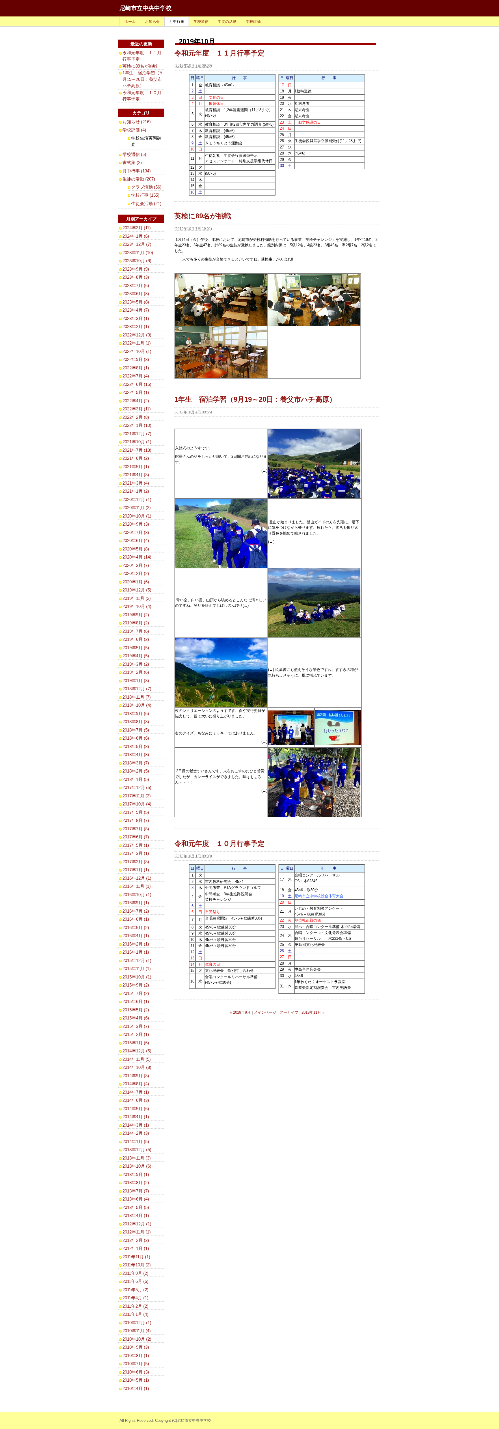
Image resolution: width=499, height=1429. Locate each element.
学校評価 (253, 21)
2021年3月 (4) (135, 483)
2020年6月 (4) (135, 540)
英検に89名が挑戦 (202, 216)
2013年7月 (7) (135, 1190)
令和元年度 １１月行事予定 (219, 53)
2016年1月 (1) (135, 952)
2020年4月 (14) (136, 557)
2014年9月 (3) (135, 1075)
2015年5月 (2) (135, 1009)
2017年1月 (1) (135, 869)
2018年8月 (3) (135, 721)
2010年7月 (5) (135, 1363)
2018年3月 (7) (135, 762)
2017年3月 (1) (135, 853)
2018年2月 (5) (135, 771)
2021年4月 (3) (135, 474)
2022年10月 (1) (136, 351)
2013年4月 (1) (135, 1215)
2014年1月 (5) (135, 1141)
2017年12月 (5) (136, 787)
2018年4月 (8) (135, 754)
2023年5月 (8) (135, 301)
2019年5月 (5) (135, 647)
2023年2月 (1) (135, 326)
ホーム (130, 21)
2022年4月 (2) (135, 400)
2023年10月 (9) (136, 260)
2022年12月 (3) (136, 334)
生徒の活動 (227, 21)
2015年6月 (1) (135, 1001)
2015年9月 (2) (135, 985)
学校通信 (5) (134, 154)
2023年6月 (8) (135, 293)
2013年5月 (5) (135, 1207)
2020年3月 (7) (135, 565)
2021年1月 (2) (135, 491)
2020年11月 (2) (136, 507)
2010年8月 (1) (135, 1355)
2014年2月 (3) (135, 1133)
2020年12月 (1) (136, 499)
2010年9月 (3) (135, 1347)
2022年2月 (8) (135, 417)
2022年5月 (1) (135, 392)
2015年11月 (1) (136, 968)
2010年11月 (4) (136, 1330)
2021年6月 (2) (135, 458)
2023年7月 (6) (135, 285)
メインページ (265, 1012)
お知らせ (152, 21)
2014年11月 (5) (136, 1059)
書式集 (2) (132, 162)
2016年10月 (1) (136, 894)
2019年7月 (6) (135, 631)
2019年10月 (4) (136, 606)
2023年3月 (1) (135, 318)
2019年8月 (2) (135, 622)
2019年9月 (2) (135, 614)
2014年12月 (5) (136, 1050)
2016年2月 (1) (135, 943)
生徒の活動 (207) (138, 178)
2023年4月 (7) (135, 310)
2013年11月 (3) (136, 1158)
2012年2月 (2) (135, 1240)
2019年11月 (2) (136, 598)
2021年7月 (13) (136, 450)
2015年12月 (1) (136, 960)
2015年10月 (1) (136, 976)
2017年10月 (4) (136, 803)
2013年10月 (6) (136, 1166)
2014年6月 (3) (135, 1100)
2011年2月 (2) (135, 1306)
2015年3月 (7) (135, 1026)
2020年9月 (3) (135, 524)
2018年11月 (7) (136, 697)
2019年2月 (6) (135, 672)
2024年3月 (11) (136, 227)
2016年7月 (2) (135, 911)
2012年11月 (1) (136, 1231)
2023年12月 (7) (136, 244)
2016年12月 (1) (136, 878)
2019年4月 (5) (135, 655)
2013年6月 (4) (135, 1199)
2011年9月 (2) (135, 1273)
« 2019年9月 (240, 1012)
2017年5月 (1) (135, 845)
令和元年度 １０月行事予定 (219, 843)
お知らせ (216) (136, 121)
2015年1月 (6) (135, 1042)
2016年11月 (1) (136, 886)
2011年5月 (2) (135, 1289)
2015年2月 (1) (135, 1034)
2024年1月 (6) (135, 236)
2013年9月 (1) (135, 1174)
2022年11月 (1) (136, 342)
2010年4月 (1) (135, 1388)
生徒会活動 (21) (146, 203)
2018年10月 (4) (136, 705)
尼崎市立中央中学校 (146, 8)
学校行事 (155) (145, 195)
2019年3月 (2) (135, 664)
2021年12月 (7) (136, 433)
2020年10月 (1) (136, 515)
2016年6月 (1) (135, 919)
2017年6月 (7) (135, 836)
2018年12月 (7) (136, 688)
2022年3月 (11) (136, 408)
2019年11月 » (312, 1012)
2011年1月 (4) (135, 1314)
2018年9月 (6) (135, 713)
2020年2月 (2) (135, 573)
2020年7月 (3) (135, 532)
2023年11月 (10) (137, 252)
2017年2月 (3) (135, 861)
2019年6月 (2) (135, 639)
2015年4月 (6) (135, 1017)
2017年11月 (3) (136, 795)
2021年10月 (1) (136, 441)
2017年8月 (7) (135, 820)
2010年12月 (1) (136, 1322)
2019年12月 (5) (136, 589)
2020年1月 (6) (135, 581)
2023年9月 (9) (135, 269)
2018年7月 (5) (135, 729)
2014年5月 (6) (135, 1108)
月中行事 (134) (136, 170)
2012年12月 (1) (136, 1223)
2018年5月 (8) (135, 746)
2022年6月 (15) (136, 384)
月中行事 (176, 21)
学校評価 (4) (134, 129)
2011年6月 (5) (135, 1281)
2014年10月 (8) (136, 1067)
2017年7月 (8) (135, 828)
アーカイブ (289, 1012)
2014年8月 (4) (135, 1083)
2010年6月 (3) (135, 1372)
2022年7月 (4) (135, 375)
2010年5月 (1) (135, 1380)
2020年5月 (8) (135, 548)
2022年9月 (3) (135, 359)
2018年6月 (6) (135, 738)
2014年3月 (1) (135, 1125)
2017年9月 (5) (135, 812)
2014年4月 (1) (135, 1116)
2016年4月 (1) (135, 935)
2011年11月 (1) (136, 1256)
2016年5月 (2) (135, 927)
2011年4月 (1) (135, 1297)
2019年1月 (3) (135, 680)
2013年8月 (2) (135, 1182)
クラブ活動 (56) (146, 187)
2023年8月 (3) (135, 277)
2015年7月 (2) (135, 993)
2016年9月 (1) (135, 902)
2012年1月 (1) (135, 1248)
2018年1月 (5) (135, 779)
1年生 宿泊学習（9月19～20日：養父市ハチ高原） (255, 399)
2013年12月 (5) (136, 1149)
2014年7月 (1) (135, 1092)
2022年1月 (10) (136, 425)
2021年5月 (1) (135, 466)
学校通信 (200, 21)
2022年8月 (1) (135, 367)
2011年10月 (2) (136, 1264)
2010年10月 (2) (136, 1339)
